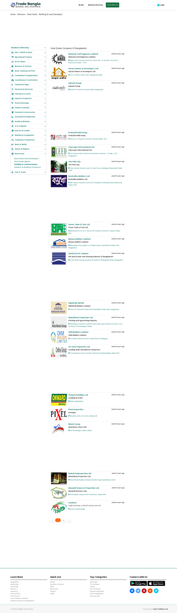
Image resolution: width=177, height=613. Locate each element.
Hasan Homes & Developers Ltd (83, 68)
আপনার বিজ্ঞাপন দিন (112, 5)
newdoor (72, 502)
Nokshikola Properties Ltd (80, 317)
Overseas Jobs (95, 596)
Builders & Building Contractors (27, 167)
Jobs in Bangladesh (96, 594)
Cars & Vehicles (95, 589)
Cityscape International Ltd (81, 147)
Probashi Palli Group (77, 132)
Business (21, 14)
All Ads (81, 5)
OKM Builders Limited (78, 332)
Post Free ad (15, 596)
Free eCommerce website (19, 598)
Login (162, 5)
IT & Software (95, 584)
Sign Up (53, 591)
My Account (54, 589)
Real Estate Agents (22, 161)
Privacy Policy (15, 594)
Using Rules (14, 582)
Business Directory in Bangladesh (22, 601)
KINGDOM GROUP (76, 303)
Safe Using (14, 587)
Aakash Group (75, 83)
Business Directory (95, 5)
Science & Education (97, 591)
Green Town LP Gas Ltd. (79, 224)
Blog (52, 587)
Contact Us (14, 591)
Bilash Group (74, 424)
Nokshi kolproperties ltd (79, 473)
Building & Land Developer (26, 164)
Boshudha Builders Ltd (79, 176)
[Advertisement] (69, 28)
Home (13, 14)
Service (92, 587)
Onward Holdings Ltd (78, 395)
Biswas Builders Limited (79, 239)
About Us (13, 589)
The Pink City (74, 161)
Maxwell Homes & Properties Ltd (83, 488)
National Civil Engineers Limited (83, 54)
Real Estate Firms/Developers (26, 158)
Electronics (94, 582)
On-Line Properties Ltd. (79, 346)
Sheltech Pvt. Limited (78, 253)
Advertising (14, 584)
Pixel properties (75, 409)
